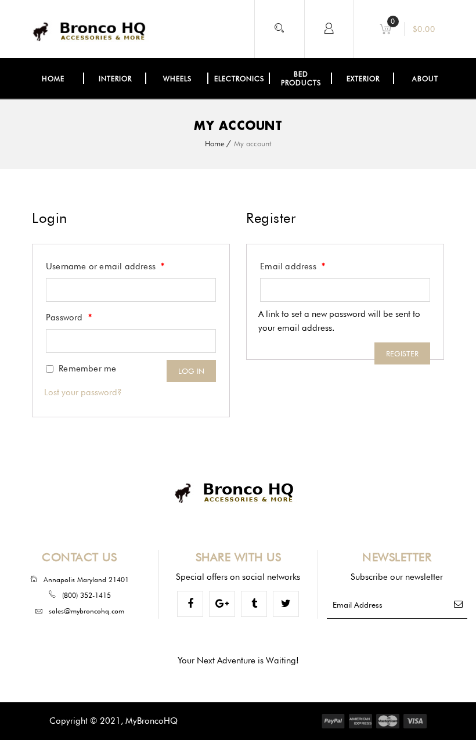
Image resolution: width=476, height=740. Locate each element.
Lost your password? (83, 392)
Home (215, 143)
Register (402, 353)
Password (69, 317)
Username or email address (105, 266)
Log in (191, 371)
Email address (292, 266)
